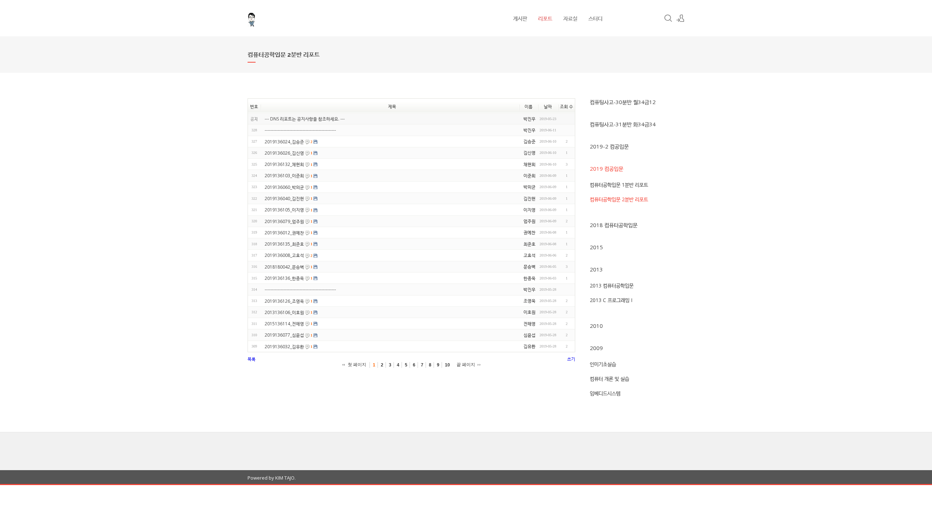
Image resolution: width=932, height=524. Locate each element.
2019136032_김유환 (284, 347)
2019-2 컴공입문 (609, 146)
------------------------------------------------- (300, 130)
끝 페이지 (466, 364)
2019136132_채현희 (284, 164)
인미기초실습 (603, 364)
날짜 (548, 106)
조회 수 (566, 106)
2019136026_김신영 (284, 153)
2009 (596, 348)
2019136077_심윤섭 (284, 335)
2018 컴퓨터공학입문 (613, 225)
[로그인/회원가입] (680, 18)
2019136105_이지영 (284, 210)
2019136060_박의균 (284, 187)
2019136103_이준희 (284, 176)
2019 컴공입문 (606, 168)
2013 (596, 269)
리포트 (545, 18)
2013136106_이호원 (284, 312)
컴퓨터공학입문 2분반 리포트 (619, 199)
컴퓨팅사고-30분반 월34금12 (623, 102)
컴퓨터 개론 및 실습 (609, 378)
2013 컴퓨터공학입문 (611, 285)
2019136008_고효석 (284, 256)
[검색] (668, 18)
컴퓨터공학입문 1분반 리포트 (619, 184)
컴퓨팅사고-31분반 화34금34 (623, 124)
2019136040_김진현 (284, 198)
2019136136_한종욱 (284, 278)
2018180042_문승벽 (284, 267)
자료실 (570, 18)
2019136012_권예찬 (284, 233)
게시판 (520, 18)
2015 (596, 247)
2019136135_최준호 (284, 244)
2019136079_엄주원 (284, 221)
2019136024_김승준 (284, 142)
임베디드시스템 (605, 393)
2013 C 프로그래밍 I (611, 300)
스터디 (595, 18)
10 (447, 365)
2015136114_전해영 (284, 324)
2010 (596, 325)
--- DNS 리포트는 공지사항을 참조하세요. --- (305, 119)
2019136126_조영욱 (284, 301)
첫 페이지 (357, 364)
